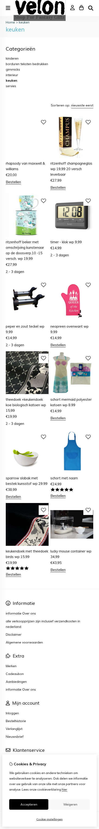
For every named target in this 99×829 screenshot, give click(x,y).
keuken (24, 22)
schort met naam (64, 478)
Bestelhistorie (16, 721)
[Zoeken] (90, 8)
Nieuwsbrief (14, 737)
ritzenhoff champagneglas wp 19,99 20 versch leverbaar (71, 169)
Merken (11, 666)
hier (64, 789)
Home (10, 22)
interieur (12, 75)
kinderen (12, 58)
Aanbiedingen (16, 682)
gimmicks (13, 69)
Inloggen (12, 713)
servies (11, 86)
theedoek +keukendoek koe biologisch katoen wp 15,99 (26, 405)
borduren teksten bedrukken (27, 64)
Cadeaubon (15, 674)
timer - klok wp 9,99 (66, 242)
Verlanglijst (14, 729)
